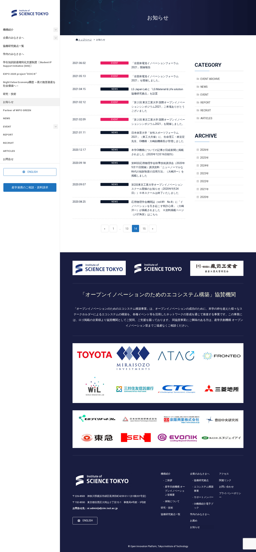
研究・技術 (9, 93)
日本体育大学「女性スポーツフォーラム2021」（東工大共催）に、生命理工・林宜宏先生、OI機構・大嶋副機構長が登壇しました (158, 137)
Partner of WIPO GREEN (17, 110)
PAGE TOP (246, 532)
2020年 (204, 196)
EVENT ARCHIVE (210, 78)
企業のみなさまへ (13, 37)
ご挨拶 (168, 480)
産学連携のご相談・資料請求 (30, 187)
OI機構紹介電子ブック (203, 505)
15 (144, 229)
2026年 (204, 149)
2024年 (204, 165)
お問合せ (8, 159)
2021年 (204, 189)
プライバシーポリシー (230, 495)
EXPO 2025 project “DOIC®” (20, 73)
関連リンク (225, 480)
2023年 (204, 173)
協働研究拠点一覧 (13, 45)
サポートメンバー (203, 497)
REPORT (8, 134)
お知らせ (8, 101)
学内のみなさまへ (13, 53)
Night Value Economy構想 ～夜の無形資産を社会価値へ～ (29, 84)
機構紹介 (8, 29)
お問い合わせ (226, 486)
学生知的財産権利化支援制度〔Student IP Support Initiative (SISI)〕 (27, 64)
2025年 (204, 157)
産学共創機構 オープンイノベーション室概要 (175, 490)
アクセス (224, 473)
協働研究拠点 (201, 480)
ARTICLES (9, 150)
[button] (29, 172)
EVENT (7, 126)
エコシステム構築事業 (203, 488)
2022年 (204, 181)
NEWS (6, 118)
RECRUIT (8, 142)
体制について (172, 501)
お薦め (193, 520)
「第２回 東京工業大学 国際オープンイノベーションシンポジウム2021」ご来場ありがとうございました (158, 106)
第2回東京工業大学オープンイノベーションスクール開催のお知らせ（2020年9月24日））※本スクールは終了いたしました (157, 189)
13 (126, 229)
